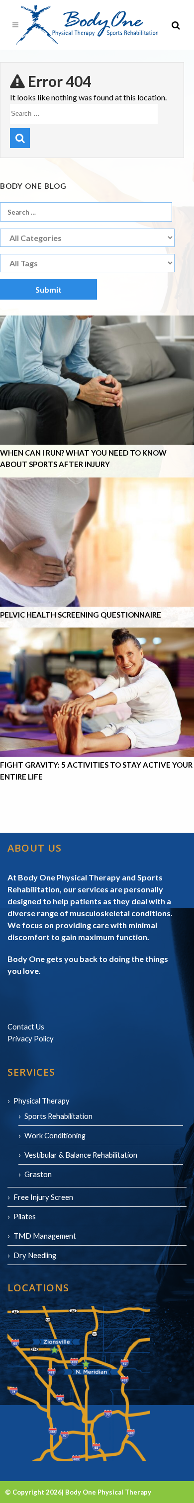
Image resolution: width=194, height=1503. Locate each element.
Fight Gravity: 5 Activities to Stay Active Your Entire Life (96, 770)
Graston (38, 1174)
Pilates (24, 1216)
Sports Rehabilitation (58, 1115)
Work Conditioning (55, 1135)
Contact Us (25, 1026)
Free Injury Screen (43, 1196)
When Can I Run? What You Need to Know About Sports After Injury (83, 458)
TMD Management (44, 1235)
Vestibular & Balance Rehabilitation (80, 1154)
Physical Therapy (41, 1100)
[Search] (20, 138)
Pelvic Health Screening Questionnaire (80, 614)
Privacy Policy (30, 1038)
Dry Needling (34, 1255)
